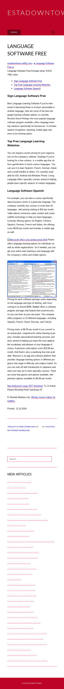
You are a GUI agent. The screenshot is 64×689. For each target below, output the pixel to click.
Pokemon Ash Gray (16, 524)
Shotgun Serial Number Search (22, 568)
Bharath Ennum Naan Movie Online (24, 514)
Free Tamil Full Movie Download (22, 557)
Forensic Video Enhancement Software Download (30, 541)
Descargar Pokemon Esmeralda (22, 616)
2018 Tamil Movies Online (19, 573)
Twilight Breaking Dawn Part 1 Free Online (27, 660)
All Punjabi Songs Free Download (23, 551)
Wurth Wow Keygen (16, 486)
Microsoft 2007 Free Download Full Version (27, 519)
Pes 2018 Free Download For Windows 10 (27, 643)
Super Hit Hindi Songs (17, 497)
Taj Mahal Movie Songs (18, 605)
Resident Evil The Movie (19, 649)
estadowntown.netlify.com (19, 63)
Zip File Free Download (18, 535)
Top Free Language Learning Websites (32, 85)
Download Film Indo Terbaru (20, 611)
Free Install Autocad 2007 (19, 481)
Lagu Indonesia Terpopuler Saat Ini (23, 622)
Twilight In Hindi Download (21, 427)
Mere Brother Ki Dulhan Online (21, 595)
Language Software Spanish (27, 88)
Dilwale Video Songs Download (22, 654)
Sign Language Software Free (28, 81)
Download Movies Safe (18, 503)
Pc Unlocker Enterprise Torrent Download (26, 632)
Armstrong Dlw (14, 578)
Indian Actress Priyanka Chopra (22, 492)
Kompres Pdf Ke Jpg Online (20, 600)
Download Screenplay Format (21, 584)
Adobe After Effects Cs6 (19, 562)
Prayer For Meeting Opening (20, 530)
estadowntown (32, 683)
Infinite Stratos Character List (21, 589)
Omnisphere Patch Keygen (20, 546)
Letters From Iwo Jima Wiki (20, 627)
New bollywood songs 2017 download (25, 386)
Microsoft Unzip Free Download (22, 508)
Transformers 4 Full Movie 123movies (25, 638)
